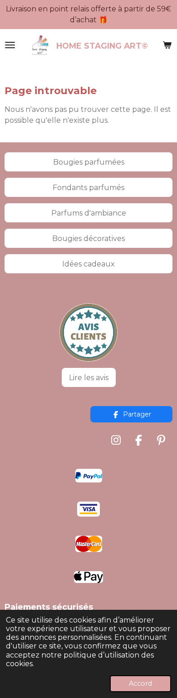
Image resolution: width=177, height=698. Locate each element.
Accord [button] (140, 683)
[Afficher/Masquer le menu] (10, 45)
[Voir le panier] (167, 45)
